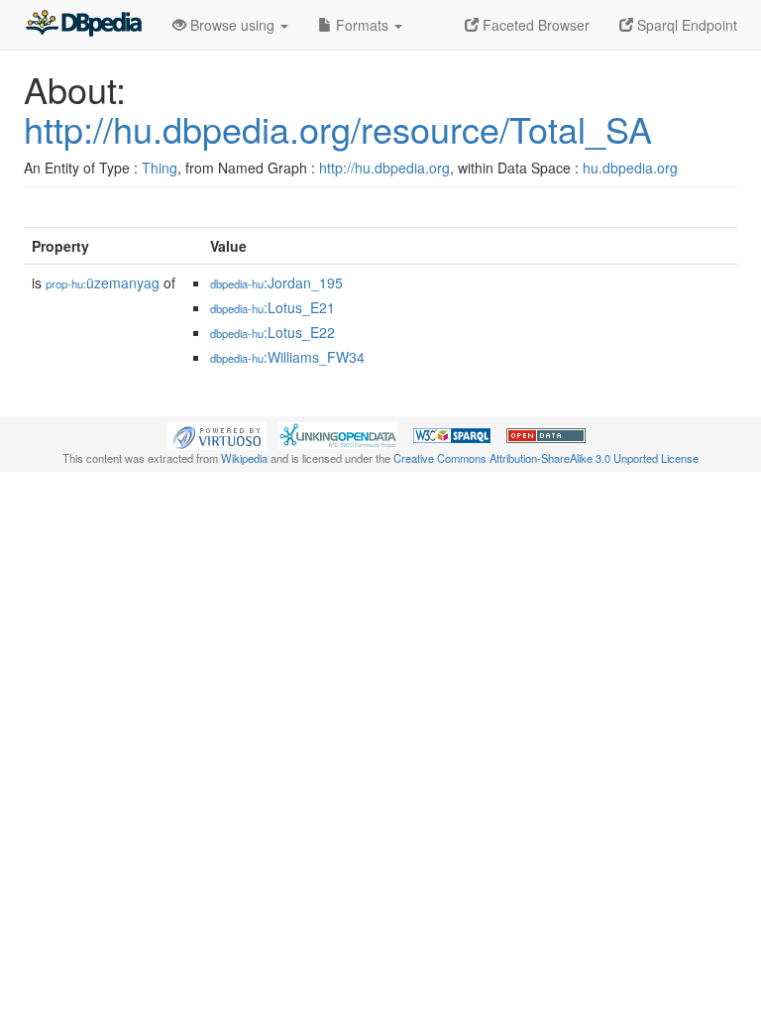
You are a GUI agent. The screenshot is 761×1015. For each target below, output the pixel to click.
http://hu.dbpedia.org (384, 167)
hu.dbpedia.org (630, 167)
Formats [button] (362, 25)
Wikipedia (244, 458)
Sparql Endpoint (685, 25)
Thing (159, 167)
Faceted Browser (534, 25)
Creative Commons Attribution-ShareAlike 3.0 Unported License (546, 458)
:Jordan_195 (276, 282)
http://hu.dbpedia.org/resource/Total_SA (338, 128)
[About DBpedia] (83, 25)
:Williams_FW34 (287, 357)
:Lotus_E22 (272, 332)
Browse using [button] (232, 25)
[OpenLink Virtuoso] (217, 434)
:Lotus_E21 (272, 307)
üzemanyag (103, 282)
